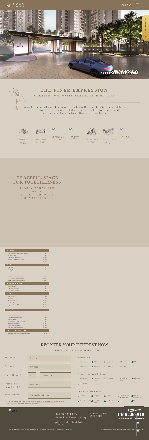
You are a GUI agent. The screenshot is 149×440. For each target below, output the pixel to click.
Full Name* (10, 366)
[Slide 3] (69, 62)
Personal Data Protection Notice (46, 401)
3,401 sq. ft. (110, 366)
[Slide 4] (79, 62)
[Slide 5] (88, 62)
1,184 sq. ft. (83, 362)
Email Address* (12, 394)
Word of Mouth (111, 401)
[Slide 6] (98, 62)
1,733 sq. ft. (123, 362)
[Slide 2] (60, 62)
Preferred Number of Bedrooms (92, 374)
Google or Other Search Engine (124, 396)
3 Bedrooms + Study (124, 379)
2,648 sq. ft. (96, 366)
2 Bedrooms (83, 378)
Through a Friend (85, 401)
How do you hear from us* (90, 391)
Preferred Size (84, 357)
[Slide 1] (50, 62)
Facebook (82, 396)
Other (134, 401)
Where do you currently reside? (12, 385)
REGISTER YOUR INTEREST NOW (74, 344)
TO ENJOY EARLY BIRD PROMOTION (75, 351)
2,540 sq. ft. (83, 366)
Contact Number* (13, 375)
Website (109, 396)
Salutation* (10, 357)
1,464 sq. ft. (110, 362)
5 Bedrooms (83, 383)
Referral (122, 401)
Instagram (96, 396)
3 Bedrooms (110, 378)
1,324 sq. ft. (96, 362)
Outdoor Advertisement (137, 396)
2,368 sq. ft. (136, 362)
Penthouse (123, 366)
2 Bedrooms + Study (97, 379)
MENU (126, 4)
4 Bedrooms (136, 378)
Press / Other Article (97, 401)
